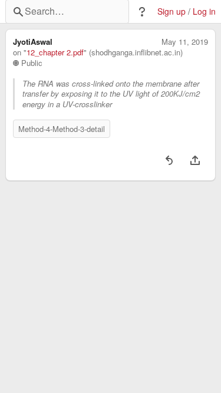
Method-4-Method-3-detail (61, 129)
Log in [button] (204, 11)
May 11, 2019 (184, 42)
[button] (142, 11)
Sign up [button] (171, 11)
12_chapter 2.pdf (55, 52)
